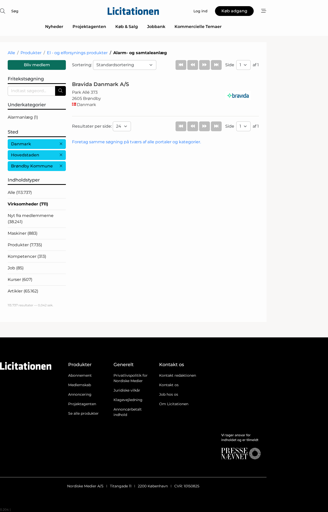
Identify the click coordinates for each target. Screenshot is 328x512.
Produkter (31, 52)
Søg (14, 11)
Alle (11, 52)
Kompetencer (27, 256)
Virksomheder (28, 204)
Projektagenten (89, 26)
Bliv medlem (37, 64)
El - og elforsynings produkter (77, 52)
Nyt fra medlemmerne (31, 218)
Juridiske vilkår (127, 390)
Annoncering (79, 394)
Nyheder (54, 26)
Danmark (21, 143)
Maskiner (22, 233)
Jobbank (156, 26)
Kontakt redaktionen (177, 375)
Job (16, 268)
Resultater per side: (92, 126)
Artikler (23, 291)
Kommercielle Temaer (198, 26)
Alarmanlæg (23, 117)
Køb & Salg (126, 26)
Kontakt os (169, 385)
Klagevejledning (128, 399)
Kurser (20, 279)
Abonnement (80, 375)
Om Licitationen (173, 404)
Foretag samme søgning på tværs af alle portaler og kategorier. (136, 141)
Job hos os (168, 394)
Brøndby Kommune (32, 166)
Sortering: (82, 64)
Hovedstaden (25, 155)
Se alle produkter (83, 413)
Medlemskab (79, 385)
